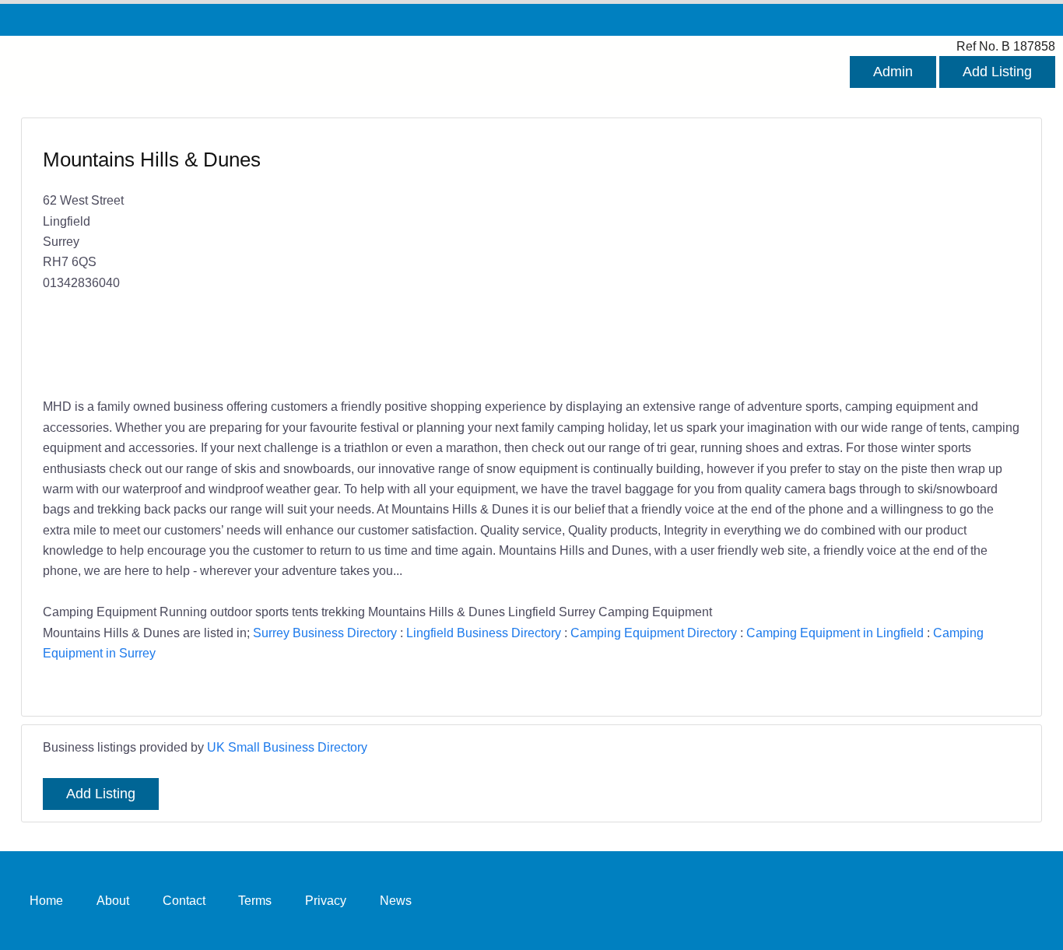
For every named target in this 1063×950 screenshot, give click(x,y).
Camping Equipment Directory (653, 633)
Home (46, 900)
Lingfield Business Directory (483, 633)
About (112, 900)
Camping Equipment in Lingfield (835, 633)
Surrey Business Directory (325, 633)
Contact (184, 900)
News (396, 900)
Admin (893, 71)
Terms (255, 900)
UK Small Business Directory (287, 747)
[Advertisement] (768, 259)
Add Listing (997, 71)
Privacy (325, 900)
